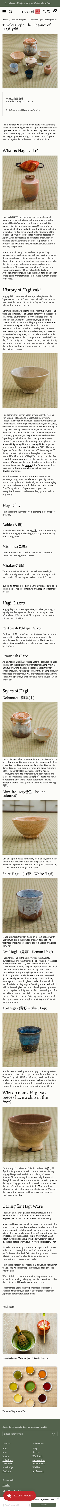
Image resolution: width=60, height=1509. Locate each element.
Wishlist (36, 1467)
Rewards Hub (38, 1463)
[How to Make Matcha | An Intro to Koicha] (30, 1333)
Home (5, 20)
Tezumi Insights (19, 20)
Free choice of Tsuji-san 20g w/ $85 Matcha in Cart (30, 3)
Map (4, 1452)
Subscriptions (38, 1460)
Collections (7, 1460)
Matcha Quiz (8, 1467)
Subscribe (43, 1505)
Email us (6, 1485)
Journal (5, 1456)
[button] (54, 11)
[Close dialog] (58, 1498)
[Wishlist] (48, 11)
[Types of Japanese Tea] (30, 1386)
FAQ (34, 1448)
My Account (38, 1471)
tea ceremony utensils (24, 240)
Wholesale (37, 1456)
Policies (36, 1452)
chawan (28, 465)
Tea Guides (7, 1463)
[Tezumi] (30, 11)
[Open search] (10, 11)
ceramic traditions (40, 139)
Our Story (6, 1471)
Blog (4, 1448)
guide (40, 1291)
